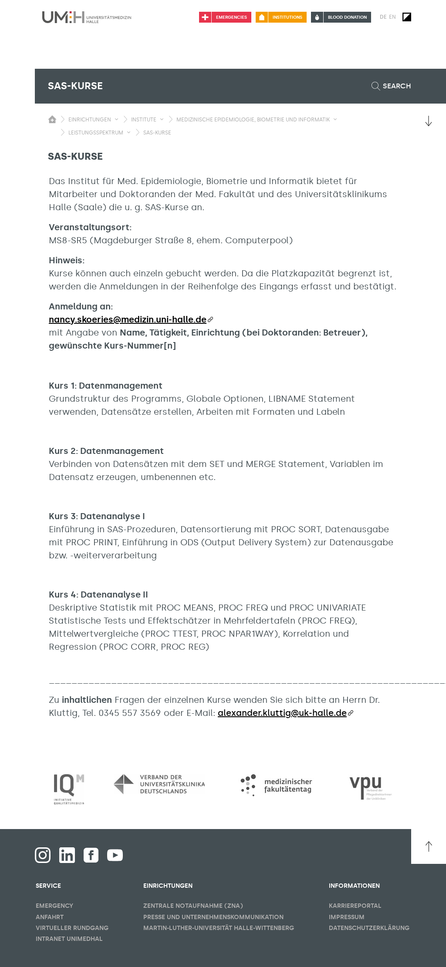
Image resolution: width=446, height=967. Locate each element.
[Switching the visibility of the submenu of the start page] (52, 119)
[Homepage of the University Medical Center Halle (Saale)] (86, 17)
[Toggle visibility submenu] (116, 119)
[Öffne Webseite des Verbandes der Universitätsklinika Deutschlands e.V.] (159, 784)
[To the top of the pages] (428, 846)
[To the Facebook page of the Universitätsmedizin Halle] (42, 855)
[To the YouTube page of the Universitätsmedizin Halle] (115, 855)
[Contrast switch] (406, 17)
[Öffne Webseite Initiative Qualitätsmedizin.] (69, 789)
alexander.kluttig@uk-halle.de (282, 713)
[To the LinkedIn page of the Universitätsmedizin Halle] (67, 855)
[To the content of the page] (428, 121)
